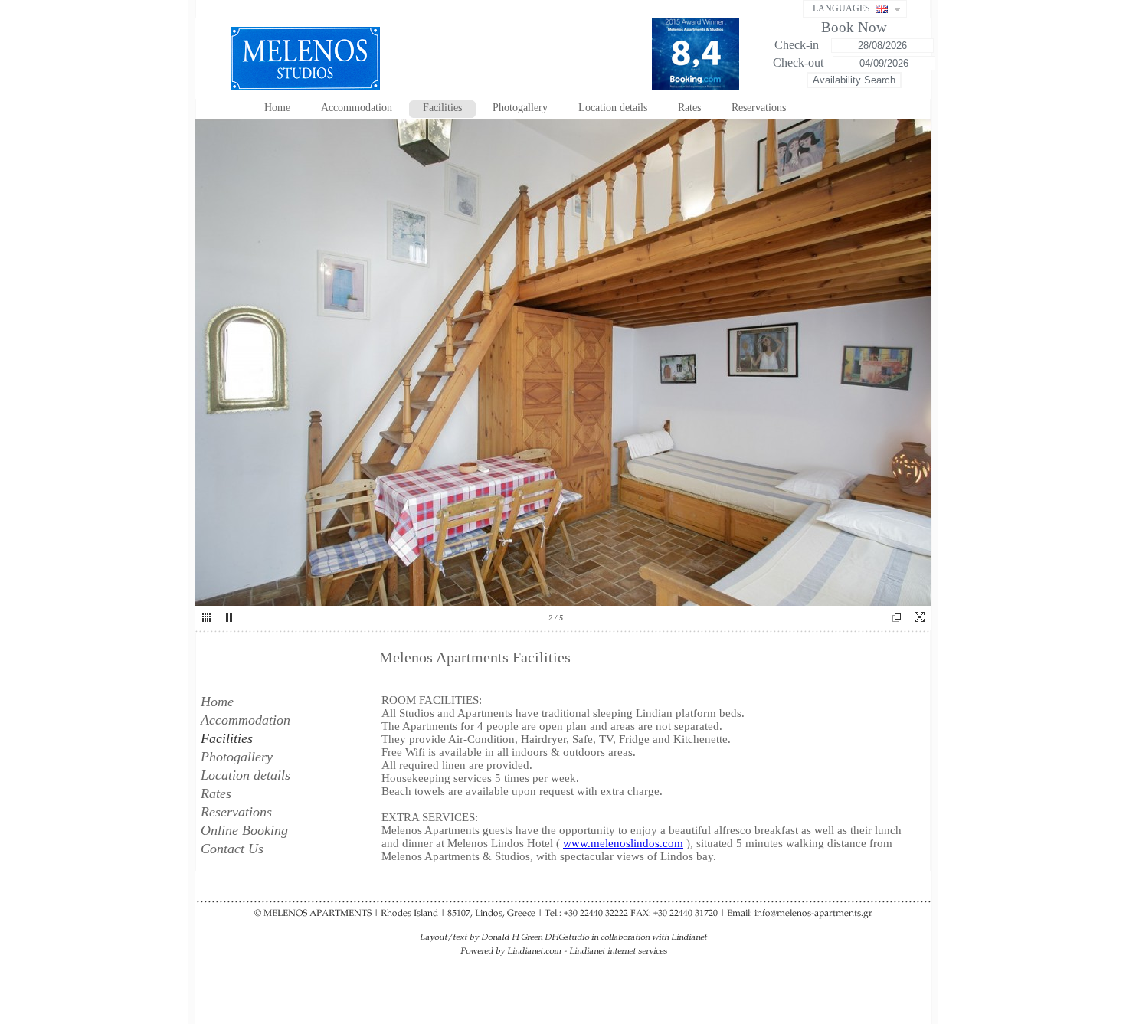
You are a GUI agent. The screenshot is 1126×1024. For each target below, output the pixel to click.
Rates (689, 107)
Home (277, 107)
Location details (612, 107)
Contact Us (232, 848)
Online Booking (244, 830)
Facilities (442, 107)
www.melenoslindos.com (623, 843)
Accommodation (356, 107)
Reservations (759, 107)
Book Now (854, 27)
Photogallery (520, 107)
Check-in (798, 44)
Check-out (798, 62)
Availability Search (854, 80)
